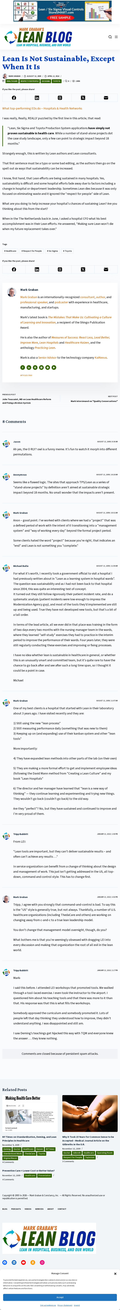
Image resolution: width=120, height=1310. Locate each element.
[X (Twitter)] (83, 98)
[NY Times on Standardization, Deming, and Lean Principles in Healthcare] (30, 1113)
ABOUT (50, 1209)
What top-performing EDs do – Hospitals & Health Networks (42, 108)
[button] (115, 1273)
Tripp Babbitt (20, 834)
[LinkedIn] (37, 98)
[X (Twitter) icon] (41, 367)
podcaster (61, 302)
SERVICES (39, 1209)
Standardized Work (13, 1153)
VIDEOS (28, 1209)
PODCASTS (16, 1209)
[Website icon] (35, 367)
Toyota (56, 81)
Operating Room (104, 1152)
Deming (7, 1149)
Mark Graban (29, 297)
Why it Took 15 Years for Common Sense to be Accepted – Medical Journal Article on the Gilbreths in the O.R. (88, 1140)
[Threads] (60, 98)
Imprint (77, 1305)
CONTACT (62, 1209)
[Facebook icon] (22, 367)
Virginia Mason (10, 1158)
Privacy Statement (65, 1305)
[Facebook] (13, 98)
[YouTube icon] (54, 367)
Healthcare (12, 81)
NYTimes (50, 1149)
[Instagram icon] (47, 367)
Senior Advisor (47, 357)
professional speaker (34, 302)
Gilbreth (77, 1152)
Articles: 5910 (26, 375)
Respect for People (30, 81)
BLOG (4, 1209)
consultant (87, 297)
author (100, 297)
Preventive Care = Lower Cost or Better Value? (28, 1170)
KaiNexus (101, 357)
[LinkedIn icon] (29, 367)
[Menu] (116, 36)
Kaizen (40, 1149)
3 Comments (68, 1161)
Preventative (44, 1175)
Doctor (17, 1149)
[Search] (110, 36)
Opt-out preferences (48, 1305)
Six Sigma (46, 81)
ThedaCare (30, 1153)
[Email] (106, 98)
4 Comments (8, 1162)
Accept (60, 1297)
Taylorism (89, 1157)
